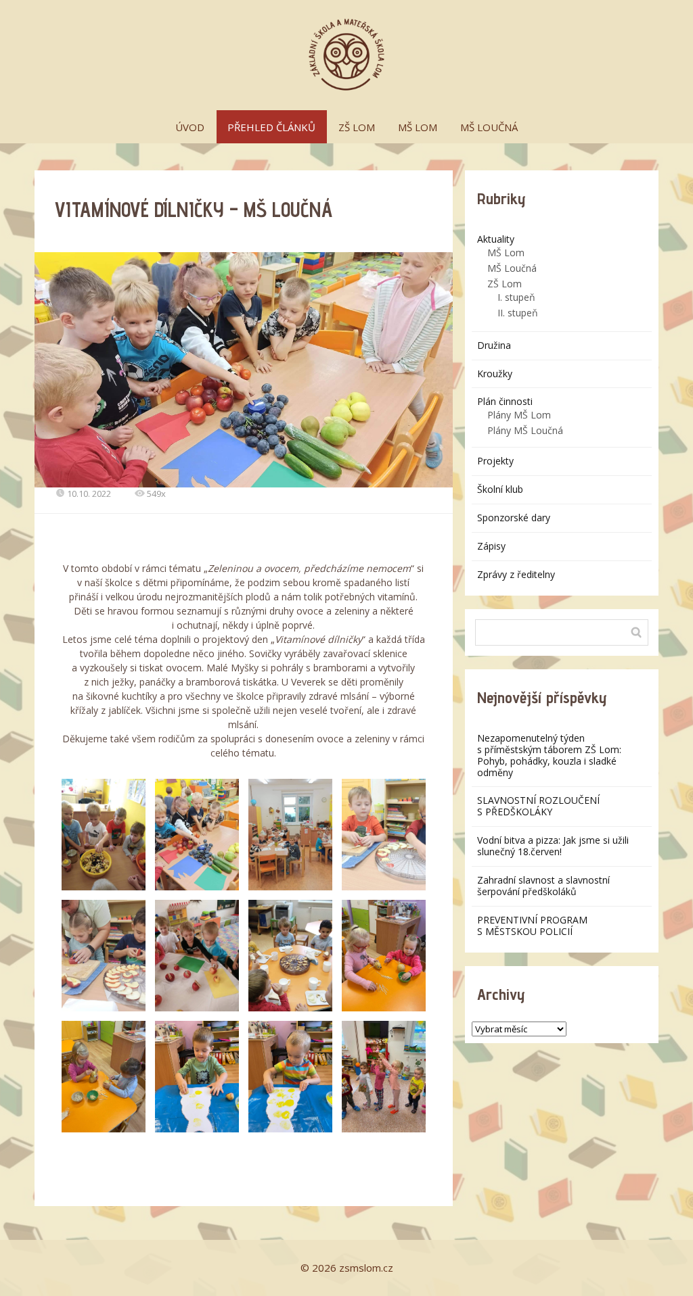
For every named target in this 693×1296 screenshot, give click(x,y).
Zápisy (491, 545)
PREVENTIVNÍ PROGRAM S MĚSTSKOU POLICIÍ (532, 925)
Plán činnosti (505, 401)
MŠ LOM (417, 127)
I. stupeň (516, 297)
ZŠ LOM (356, 127)
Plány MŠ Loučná (525, 430)
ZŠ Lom (504, 283)
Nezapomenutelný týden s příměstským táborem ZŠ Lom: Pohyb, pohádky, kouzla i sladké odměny (549, 755)
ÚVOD (189, 127)
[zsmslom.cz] (346, 55)
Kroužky (494, 373)
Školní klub (500, 489)
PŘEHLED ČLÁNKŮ (271, 127)
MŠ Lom (505, 252)
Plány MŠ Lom (519, 414)
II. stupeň (517, 312)
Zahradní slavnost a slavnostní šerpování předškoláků (543, 885)
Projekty (495, 460)
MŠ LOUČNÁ (489, 127)
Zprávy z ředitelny (516, 574)
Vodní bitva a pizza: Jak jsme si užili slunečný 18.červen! (553, 846)
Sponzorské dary (513, 517)
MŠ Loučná (512, 268)
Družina (494, 345)
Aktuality (495, 239)
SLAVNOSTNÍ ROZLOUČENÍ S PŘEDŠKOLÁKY (538, 806)
